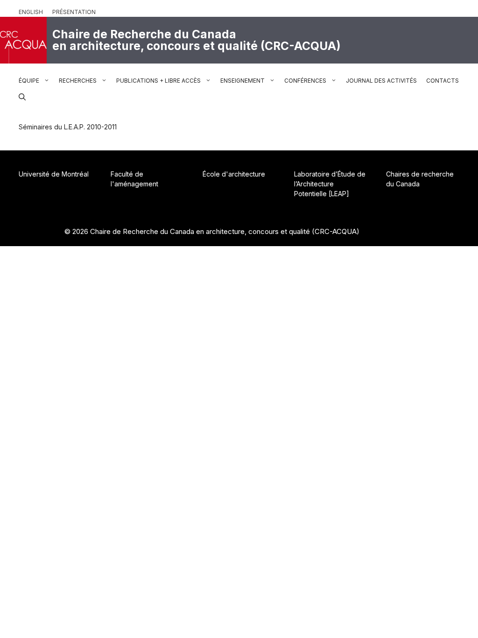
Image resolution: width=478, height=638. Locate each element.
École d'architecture (234, 174)
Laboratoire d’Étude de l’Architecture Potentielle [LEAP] (330, 184)
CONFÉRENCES (305, 80)
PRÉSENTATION (74, 11)
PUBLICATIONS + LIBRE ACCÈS (158, 80)
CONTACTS (442, 80)
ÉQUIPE (29, 80)
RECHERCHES (78, 80)
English (31, 11)
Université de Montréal (54, 174)
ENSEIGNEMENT (242, 80)
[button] (22, 95)
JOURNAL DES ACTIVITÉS (381, 80)
